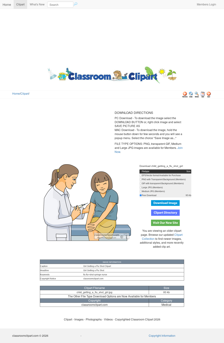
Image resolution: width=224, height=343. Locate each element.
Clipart (21, 4)
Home (7, 4)
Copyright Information (162, 336)
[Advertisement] (112, 36)
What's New (37, 4)
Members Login (206, 4)
